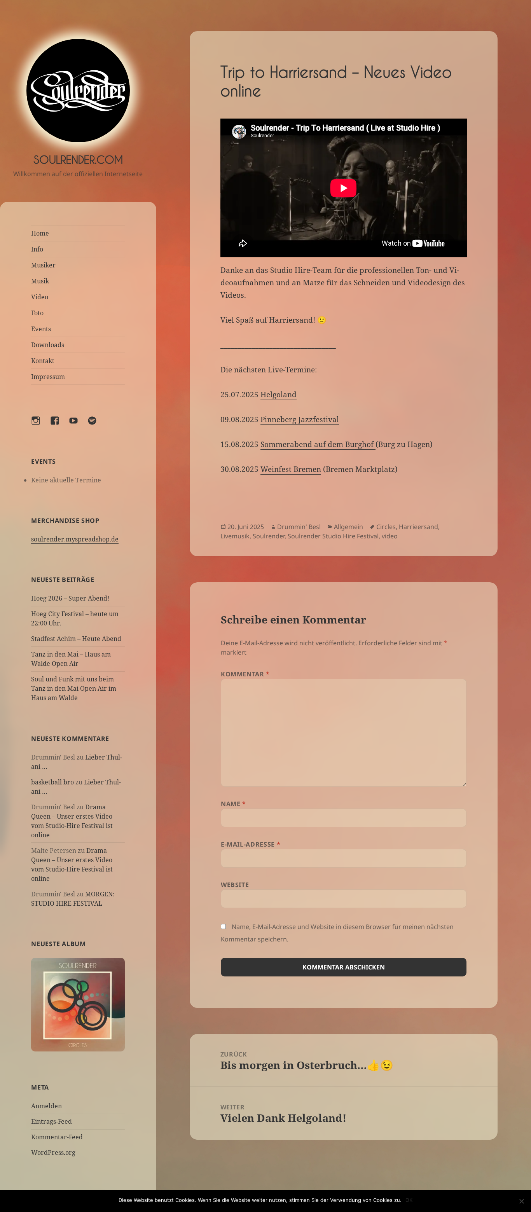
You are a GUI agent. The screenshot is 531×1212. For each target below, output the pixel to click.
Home (40, 233)
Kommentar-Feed (57, 1137)
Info (37, 249)
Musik (40, 281)
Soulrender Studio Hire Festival (333, 536)
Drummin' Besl (299, 526)
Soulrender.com (78, 160)
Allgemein (348, 526)
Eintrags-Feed (51, 1121)
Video (39, 297)
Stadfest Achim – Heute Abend (76, 638)
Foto (37, 313)
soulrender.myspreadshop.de (75, 539)
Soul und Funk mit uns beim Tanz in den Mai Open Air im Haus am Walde (73, 688)
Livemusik (235, 536)
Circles (386, 526)
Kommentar (245, 674)
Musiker (43, 265)
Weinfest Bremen (290, 469)
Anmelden (46, 1106)
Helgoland (278, 394)
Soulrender (269, 536)
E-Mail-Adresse (250, 844)
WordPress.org (53, 1152)
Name (233, 804)
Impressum (48, 376)
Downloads (47, 345)
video (390, 536)
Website (235, 884)
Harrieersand (418, 526)
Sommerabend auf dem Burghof (318, 444)
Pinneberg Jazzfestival (299, 419)
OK (408, 1200)
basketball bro (52, 782)
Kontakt (42, 360)
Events (41, 329)
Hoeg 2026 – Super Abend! (70, 598)
